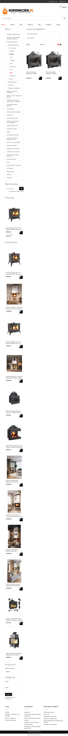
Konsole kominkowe (12, 118)
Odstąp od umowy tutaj (50, 718)
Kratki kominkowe (12, 145)
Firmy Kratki (12, 48)
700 (11, 69)
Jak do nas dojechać (10, 718)
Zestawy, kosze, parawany (14, 165)
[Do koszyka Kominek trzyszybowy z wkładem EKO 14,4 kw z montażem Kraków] (21, 485)
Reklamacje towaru (49, 712)
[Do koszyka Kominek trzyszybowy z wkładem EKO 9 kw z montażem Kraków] (21, 554)
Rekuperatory (10, 171)
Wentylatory (10, 168)
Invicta (11, 79)
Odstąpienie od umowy (50, 716)
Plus (11, 63)
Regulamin (27, 712)
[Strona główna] (18, 11)
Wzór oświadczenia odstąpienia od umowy (53, 721)
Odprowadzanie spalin (13, 151)
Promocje (9, 177)
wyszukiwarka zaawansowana (16, 191)
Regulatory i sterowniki (13, 148)
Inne (8, 162)
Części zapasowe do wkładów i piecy (12, 138)
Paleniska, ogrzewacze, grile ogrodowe (13, 121)
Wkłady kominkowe (12, 42)
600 (11, 72)
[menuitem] (4, 25)
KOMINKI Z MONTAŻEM (13, 34)
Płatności (26, 720)
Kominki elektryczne (12, 125)
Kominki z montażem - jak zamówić (12, 715)
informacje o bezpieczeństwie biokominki (32, 715)
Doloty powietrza (11, 159)
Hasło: (6, 687)
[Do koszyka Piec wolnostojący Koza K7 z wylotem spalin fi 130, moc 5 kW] (21, 277)
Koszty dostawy (28, 724)
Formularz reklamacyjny (50, 724)
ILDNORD (11, 51)
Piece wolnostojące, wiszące (12, 105)
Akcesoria (12, 76)
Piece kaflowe (10, 109)
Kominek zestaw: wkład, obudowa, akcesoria (13, 38)
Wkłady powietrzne (13, 45)
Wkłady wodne (12, 82)
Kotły (8, 132)
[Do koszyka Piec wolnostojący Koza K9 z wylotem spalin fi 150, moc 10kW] (21, 346)
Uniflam (11, 54)
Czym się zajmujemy (10, 720)
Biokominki (10, 115)
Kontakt (7, 712)
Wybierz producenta (10, 668)
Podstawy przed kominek (14, 112)
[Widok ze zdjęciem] (58, 44)
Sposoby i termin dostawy (31, 722)
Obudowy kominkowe (13, 135)
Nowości (9, 174)
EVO (11, 57)
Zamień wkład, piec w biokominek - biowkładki (13, 100)
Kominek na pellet (12, 128)
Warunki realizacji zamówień (32, 718)
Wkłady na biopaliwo (14, 88)
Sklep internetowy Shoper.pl (34, 735)
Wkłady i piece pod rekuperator (12, 91)
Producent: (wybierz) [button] (32, 33)
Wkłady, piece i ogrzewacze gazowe (14, 96)
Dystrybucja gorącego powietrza (13, 155)
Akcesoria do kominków (13, 142)
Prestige (12, 60)
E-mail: (7, 681)
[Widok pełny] (60, 44)
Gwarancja (47, 714)
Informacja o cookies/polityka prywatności (32, 727)
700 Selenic (13, 66)
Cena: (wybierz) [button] (30, 38)
